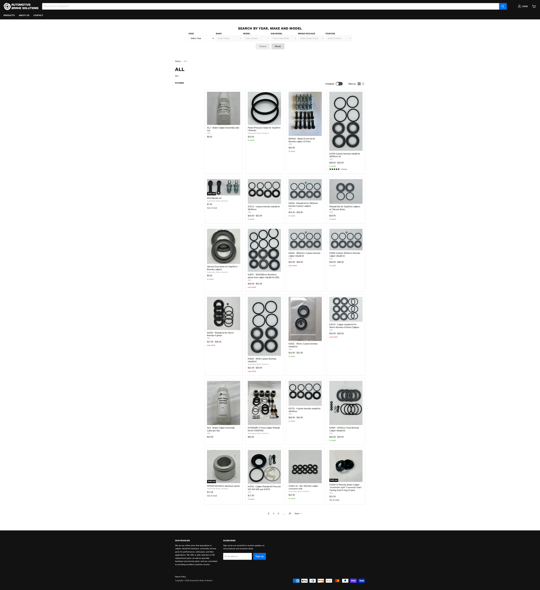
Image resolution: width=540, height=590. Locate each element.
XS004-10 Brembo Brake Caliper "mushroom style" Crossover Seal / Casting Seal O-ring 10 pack (345, 487)
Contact (38, 15)
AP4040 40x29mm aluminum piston (223, 486)
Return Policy (180, 577)
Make (219, 33)
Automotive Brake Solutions (258, 133)
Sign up (260, 556)
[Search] (503, 6)
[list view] (363, 84)
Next (297, 513)
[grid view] (359, 84)
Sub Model (277, 33)
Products (9, 15)
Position (330, 33)
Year (191, 33)
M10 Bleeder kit (214, 198)
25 (290, 513)
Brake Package (306, 33)
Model (246, 33)
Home (178, 61)
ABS (208, 133)
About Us (24, 15)
